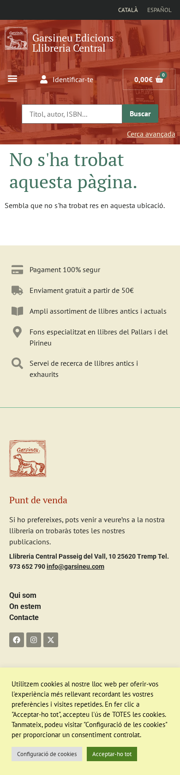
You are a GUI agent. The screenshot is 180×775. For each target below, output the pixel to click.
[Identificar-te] (44, 79)
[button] (12, 78)
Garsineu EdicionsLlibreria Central (73, 42)
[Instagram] (33, 639)
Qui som (22, 595)
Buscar (140, 113)
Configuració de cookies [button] (47, 754)
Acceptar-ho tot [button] (112, 754)
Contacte (24, 617)
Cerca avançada (151, 133)
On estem (25, 606)
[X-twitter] (50, 639)
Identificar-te (73, 79)
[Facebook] (16, 639)
